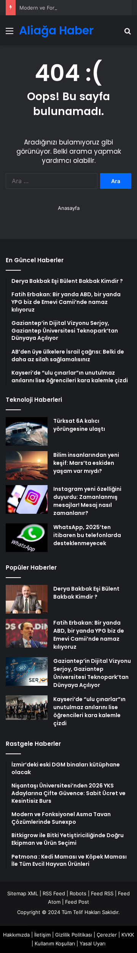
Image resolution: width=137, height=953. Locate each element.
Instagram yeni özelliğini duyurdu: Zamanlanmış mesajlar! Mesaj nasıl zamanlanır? (87, 501)
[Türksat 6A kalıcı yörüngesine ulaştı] (27, 431)
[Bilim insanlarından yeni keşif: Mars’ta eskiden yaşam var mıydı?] (27, 465)
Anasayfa (69, 208)
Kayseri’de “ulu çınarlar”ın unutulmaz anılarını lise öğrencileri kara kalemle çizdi (89, 711)
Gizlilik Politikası (73, 935)
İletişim (42, 935)
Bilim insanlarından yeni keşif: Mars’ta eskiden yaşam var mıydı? (86, 463)
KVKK (127, 935)
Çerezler (107, 935)
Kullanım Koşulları (55, 943)
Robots (78, 893)
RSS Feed (54, 893)
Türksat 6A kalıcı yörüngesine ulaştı (79, 425)
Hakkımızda (16, 935)
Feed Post (77, 902)
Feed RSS (102, 893)
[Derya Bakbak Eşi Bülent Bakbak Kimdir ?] (27, 599)
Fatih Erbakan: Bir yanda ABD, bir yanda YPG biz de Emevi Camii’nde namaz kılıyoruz (88, 635)
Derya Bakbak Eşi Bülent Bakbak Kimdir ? (86, 593)
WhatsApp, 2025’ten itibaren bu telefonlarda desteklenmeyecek (87, 535)
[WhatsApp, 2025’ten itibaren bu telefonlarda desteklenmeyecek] (27, 537)
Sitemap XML (22, 893)
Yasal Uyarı (92, 943)
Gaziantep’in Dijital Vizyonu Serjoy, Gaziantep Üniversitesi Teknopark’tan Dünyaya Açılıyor (92, 673)
